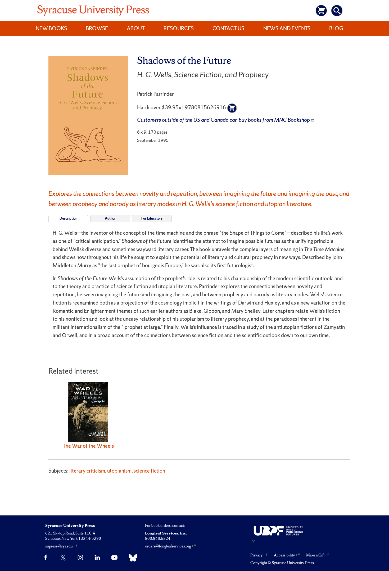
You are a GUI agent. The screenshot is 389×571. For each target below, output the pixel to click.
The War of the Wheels (88, 445)
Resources (179, 28)
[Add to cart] (232, 108)
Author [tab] (110, 218)
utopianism (119, 470)
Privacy (256, 555)
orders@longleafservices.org (168, 546)
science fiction (149, 470)
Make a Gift (315, 555)
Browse (97, 28)
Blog (336, 28)
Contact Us (228, 28)
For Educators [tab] (151, 218)
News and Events (286, 28)
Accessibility (284, 555)
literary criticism (87, 470)
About (136, 28)
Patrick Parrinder (155, 93)
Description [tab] (68, 218)
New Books (51, 28)
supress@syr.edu (59, 546)
